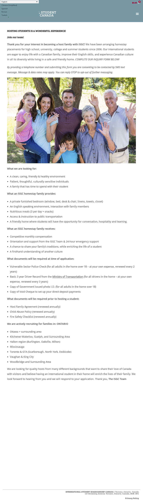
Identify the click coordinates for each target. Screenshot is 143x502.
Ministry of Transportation (67, 276)
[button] (137, 13)
